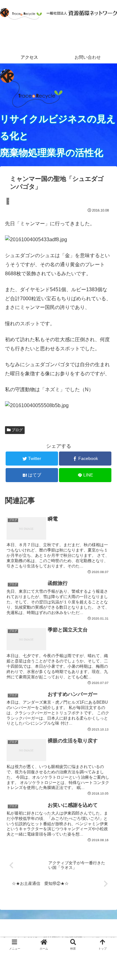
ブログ (17, 430)
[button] (104, 672)
